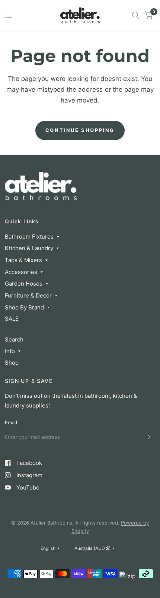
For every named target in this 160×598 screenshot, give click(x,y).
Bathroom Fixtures (29, 236)
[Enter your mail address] (148, 437)
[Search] (135, 15)
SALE (12, 318)
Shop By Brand (24, 307)
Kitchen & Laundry (29, 248)
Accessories (21, 272)
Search (14, 339)
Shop (12, 362)
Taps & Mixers (23, 260)
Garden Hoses (23, 283)
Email (11, 422)
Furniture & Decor (28, 295)
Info (10, 351)
